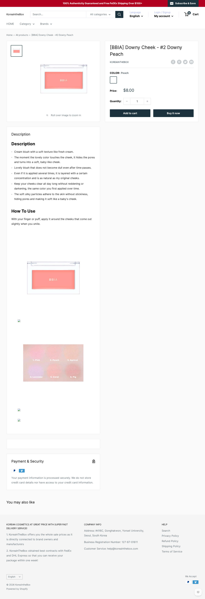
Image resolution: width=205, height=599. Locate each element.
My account (162, 16)
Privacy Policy (170, 535)
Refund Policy (170, 541)
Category (25, 23)
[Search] (119, 14)
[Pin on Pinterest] (179, 61)
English (11, 576)
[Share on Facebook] (173, 61)
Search (166, 530)
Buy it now (173, 113)
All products (22, 35)
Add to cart (130, 113)
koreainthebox (119, 62)
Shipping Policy (171, 546)
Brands (44, 23)
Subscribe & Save (185, 3)
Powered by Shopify (17, 588)
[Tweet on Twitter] (185, 61)
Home (9, 35)
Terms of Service (172, 551)
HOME (10, 23)
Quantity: (115, 101)
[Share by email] (191, 61)
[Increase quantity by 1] (147, 101)
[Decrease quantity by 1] (126, 101)
